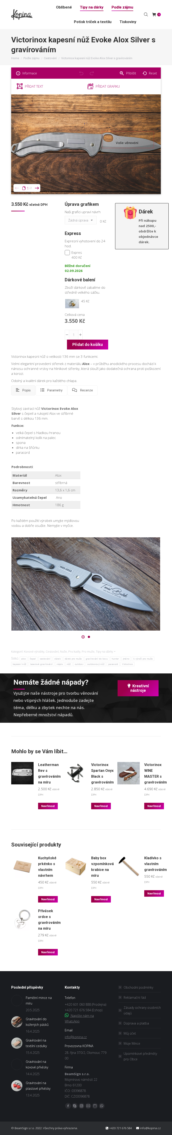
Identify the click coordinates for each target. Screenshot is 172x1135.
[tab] (23, 390)
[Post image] (16, 1000)
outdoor (79, 664)
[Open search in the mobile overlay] (146, 14)
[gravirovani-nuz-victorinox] (85, 584)
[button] (83, 637)
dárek (57, 658)
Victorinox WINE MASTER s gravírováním (155, 773)
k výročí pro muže (143, 658)
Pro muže (88, 651)
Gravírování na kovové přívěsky (37, 1064)
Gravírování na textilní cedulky (36, 1043)
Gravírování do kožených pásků (37, 1022)
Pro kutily (74, 651)
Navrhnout (48, 806)
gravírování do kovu (97, 658)
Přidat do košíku (87, 344)
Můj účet (130, 1033)
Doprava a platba (136, 1023)
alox (23, 658)
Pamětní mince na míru (39, 1000)
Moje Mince (132, 1043)
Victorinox (127, 664)
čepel (33, 658)
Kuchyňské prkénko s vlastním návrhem (47, 867)
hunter (115, 658)
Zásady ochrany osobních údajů (142, 1010)
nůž (69, 664)
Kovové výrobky (34, 651)
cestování (45, 658)
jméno (126, 658)
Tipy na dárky (104, 651)
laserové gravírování (41, 664)
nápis (60, 664)
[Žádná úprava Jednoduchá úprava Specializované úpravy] (81, 221)
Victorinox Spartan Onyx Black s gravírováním (102, 773)
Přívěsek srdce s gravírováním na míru (49, 920)
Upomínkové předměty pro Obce (140, 1056)
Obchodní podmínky (138, 987)
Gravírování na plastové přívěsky (38, 1086)
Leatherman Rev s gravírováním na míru (49, 773)
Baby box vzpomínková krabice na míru (102, 867)
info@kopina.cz (76, 1037)
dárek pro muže (73, 658)
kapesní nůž (19, 664)
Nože (63, 651)
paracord (113, 664)
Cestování (52, 651)
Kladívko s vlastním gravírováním (155, 864)
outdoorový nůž (95, 664)
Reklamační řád (135, 997)
